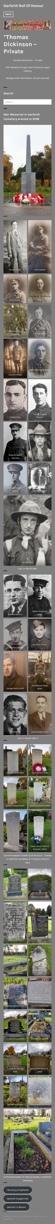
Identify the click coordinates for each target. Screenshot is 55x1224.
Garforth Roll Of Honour (23, 6)
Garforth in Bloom (16, 1207)
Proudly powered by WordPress (17, 1216)
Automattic (8, 1219)
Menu (8, 14)
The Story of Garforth (17, 1190)
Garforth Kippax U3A (17, 1198)
